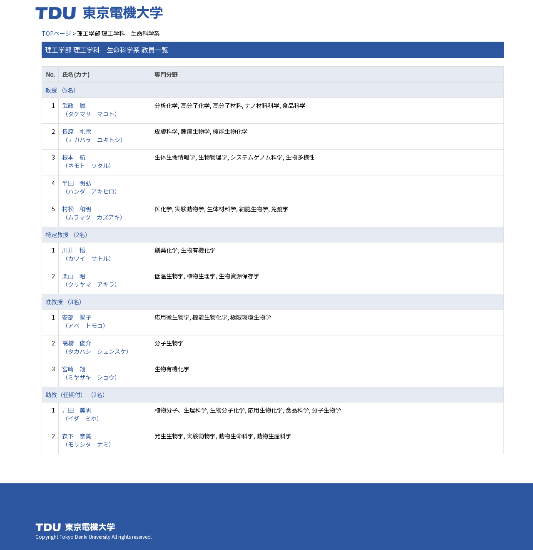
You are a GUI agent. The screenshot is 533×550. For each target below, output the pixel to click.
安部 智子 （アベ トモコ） (85, 321)
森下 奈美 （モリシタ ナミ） (88, 440)
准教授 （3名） (65, 302)
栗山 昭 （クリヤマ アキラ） (91, 280)
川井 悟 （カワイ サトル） (88, 254)
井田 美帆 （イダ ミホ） (82, 414)
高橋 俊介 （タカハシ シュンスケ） (97, 347)
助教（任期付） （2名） (76, 394)
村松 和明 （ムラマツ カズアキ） (94, 213)
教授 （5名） (62, 90)
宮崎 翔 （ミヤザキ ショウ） (91, 373)
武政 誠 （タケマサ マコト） (91, 109)
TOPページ (56, 33)
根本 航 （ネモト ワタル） (88, 161)
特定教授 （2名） (68, 234)
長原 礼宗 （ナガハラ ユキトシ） (94, 135)
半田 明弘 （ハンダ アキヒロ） (91, 187)
